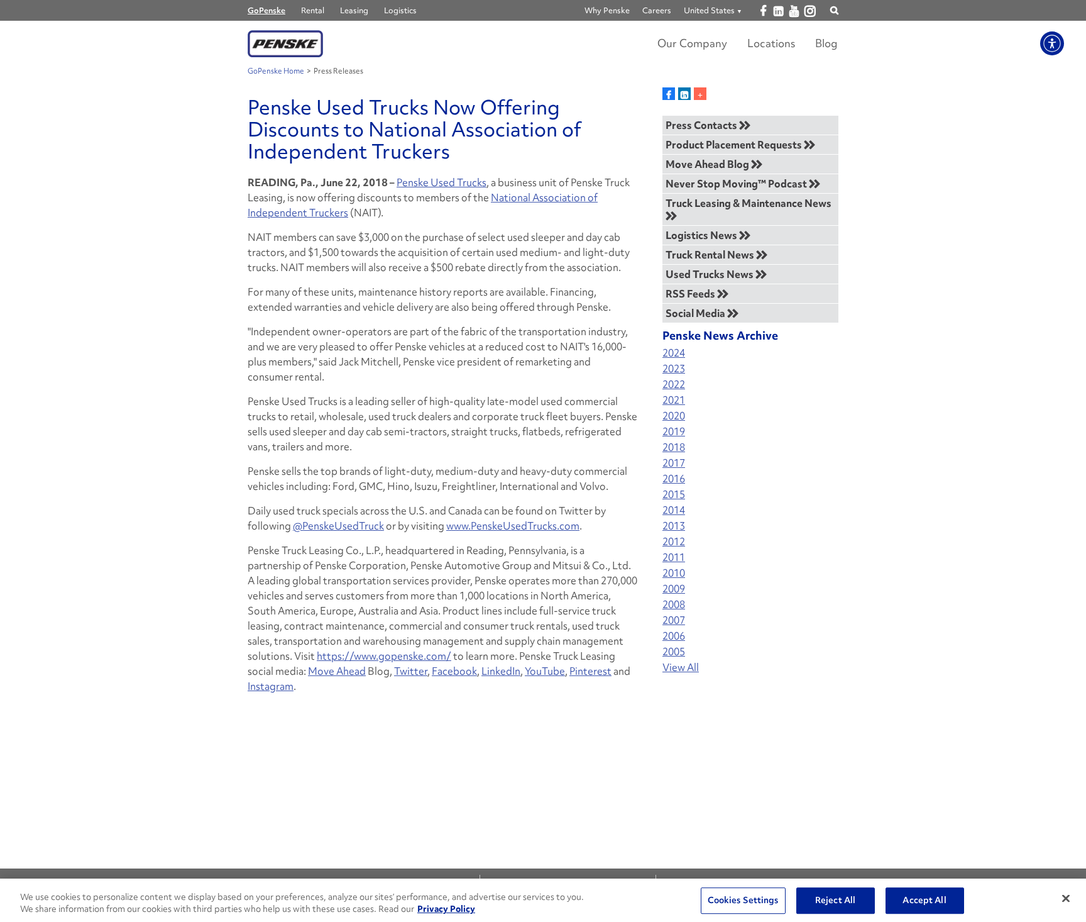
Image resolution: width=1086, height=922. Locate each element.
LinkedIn (500, 671)
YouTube (545, 671)
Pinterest (590, 671)
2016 (673, 479)
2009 (673, 589)
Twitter (410, 671)
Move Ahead (337, 671)
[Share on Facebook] (668, 93)
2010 (673, 573)
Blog (826, 43)
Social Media (696, 313)
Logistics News (702, 235)
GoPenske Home (276, 71)
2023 (673, 368)
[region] (543, 900)
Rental (312, 10)
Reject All (835, 900)
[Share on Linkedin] (684, 93)
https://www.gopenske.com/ (384, 656)
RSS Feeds (691, 294)
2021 (673, 400)
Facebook (454, 671)
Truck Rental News (711, 255)
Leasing (354, 10)
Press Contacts (702, 125)
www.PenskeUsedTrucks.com (512, 526)
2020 (673, 416)
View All (680, 667)
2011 (673, 557)
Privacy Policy (446, 908)
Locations (771, 43)
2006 (673, 636)
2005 (673, 651)
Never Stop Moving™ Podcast (737, 184)
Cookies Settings (743, 900)
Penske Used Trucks (441, 182)
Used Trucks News (710, 274)
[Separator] (700, 93)
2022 (673, 384)
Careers (656, 10)
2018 (673, 447)
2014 (673, 510)
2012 (673, 541)
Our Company (692, 43)
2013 (673, 526)
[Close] (1066, 899)
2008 (673, 604)
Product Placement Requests (735, 145)
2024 (673, 353)
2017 (673, 463)
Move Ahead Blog (708, 164)
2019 (673, 431)
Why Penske (607, 10)
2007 (673, 620)
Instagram (270, 686)
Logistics (400, 10)
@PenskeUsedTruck (338, 526)
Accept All (924, 900)
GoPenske (266, 10)
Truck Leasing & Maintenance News (748, 203)
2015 (673, 494)
